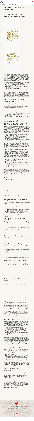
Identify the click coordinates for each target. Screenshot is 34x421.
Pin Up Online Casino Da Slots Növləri (13, 26)
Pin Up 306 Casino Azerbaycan (12, 67)
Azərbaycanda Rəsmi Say (11, 70)
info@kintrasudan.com (24, 409)
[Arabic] (23, 1)
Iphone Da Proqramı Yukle (11, 71)
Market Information (24, 406)
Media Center (17, 406)
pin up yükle (16, 175)
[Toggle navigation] (32, 2)
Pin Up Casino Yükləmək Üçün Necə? (12, 51)
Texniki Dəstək (9, 62)
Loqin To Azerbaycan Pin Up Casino (12, 33)
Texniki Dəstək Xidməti (10, 54)
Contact (30, 406)
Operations (12, 406)
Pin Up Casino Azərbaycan (11, 45)
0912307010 (16, 409)
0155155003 (9, 409)
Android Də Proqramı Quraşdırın (12, 55)
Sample (20, 1)
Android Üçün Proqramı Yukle (11, 42)
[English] (26, 1)
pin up (16, 121)
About (3, 406)
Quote (16, 1)
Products (7, 406)
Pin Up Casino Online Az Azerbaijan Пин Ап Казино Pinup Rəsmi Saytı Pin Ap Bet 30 (13, 23)
